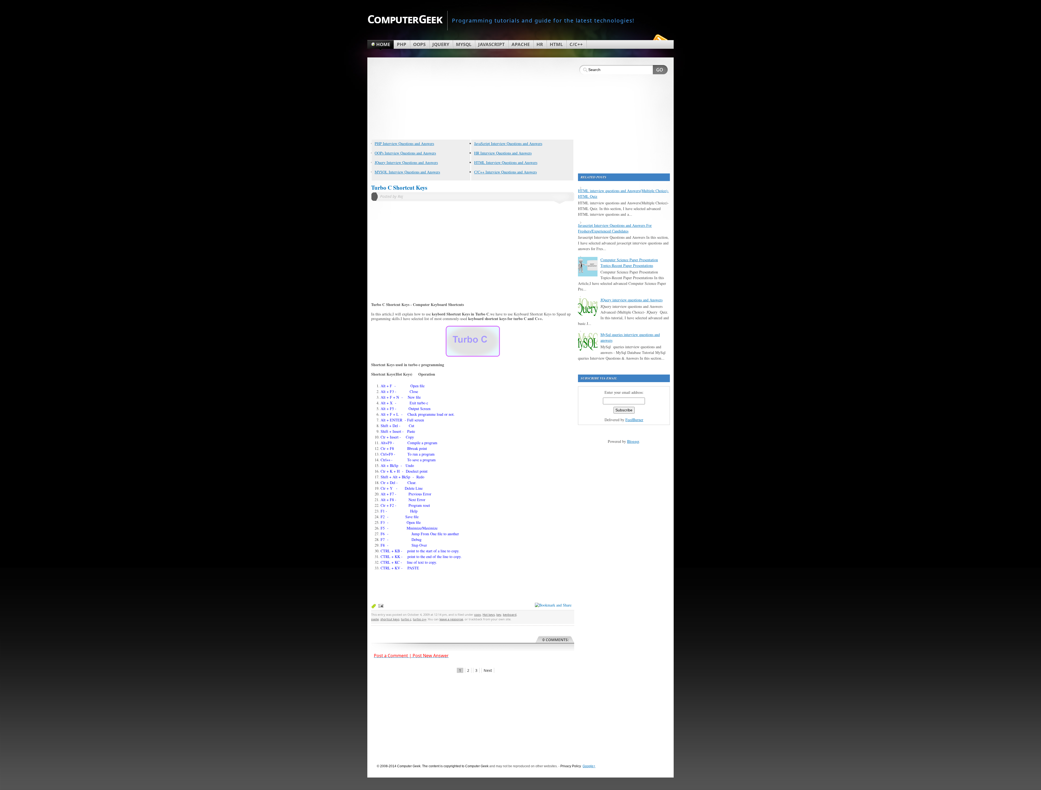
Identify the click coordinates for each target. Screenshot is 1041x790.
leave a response (451, 619)
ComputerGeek (404, 19)
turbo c (406, 619)
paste (375, 619)
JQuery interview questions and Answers (631, 299)
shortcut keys (389, 619)
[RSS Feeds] (659, 39)
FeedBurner (634, 419)
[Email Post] (380, 605)
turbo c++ (419, 619)
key (498, 614)
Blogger (633, 441)
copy (477, 614)
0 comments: (555, 639)
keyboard (509, 614)
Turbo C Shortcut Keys (399, 187)
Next (488, 670)
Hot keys (489, 614)
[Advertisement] (472, 99)
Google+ (589, 766)
